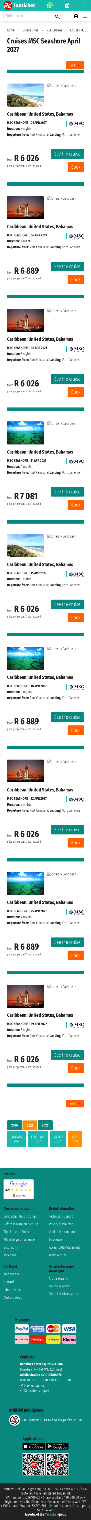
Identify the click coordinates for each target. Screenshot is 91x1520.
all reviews (19, 1196)
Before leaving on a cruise (21, 1224)
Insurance (55, 1239)
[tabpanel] (45, 1140)
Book (75, 167)
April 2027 (75, 1139)
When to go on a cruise (19, 1239)
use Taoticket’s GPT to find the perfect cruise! (52, 1420)
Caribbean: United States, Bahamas (40, 114)
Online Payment (59, 1286)
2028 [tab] (45, 1125)
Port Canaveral (39, 135)
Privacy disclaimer (61, 1224)
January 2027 (16, 1139)
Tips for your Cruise (17, 1232)
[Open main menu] (84, 16)
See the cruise (67, 154)
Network (9, 1282)
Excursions (11, 1247)
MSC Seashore (17, 123)
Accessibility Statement (64, 1247)
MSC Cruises (54, 30)
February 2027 (38, 1139)
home (11, 30)
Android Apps (13, 1297)
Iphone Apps (12, 1290)
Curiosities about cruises (20, 1216)
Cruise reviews (58, 1278)
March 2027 (58, 1139)
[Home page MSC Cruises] (76, 123)
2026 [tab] (14, 1125)
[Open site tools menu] (84, 5)
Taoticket (51, 1514)
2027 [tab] (30, 1125)
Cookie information (62, 1232)
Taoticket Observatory (63, 1294)
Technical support (61, 1216)
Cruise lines (30, 30)
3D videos (10, 1255)
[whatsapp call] (50, 5)
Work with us (57, 1255)
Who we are (11, 1274)
